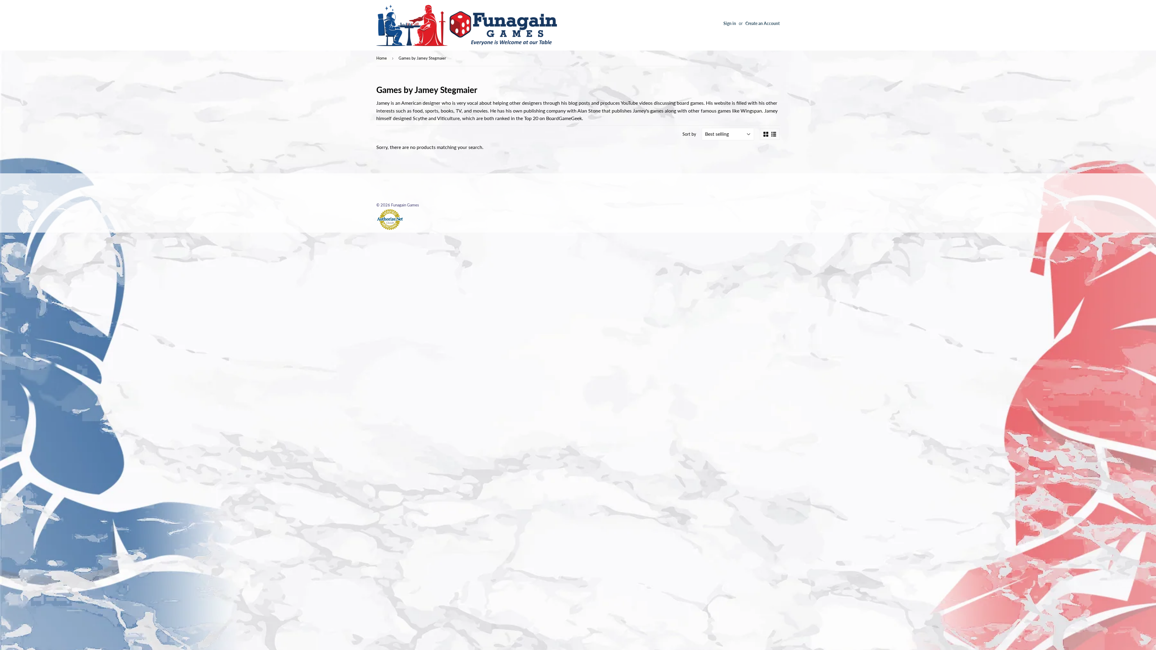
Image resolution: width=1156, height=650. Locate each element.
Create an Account (762, 23)
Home (381, 58)
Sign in (729, 23)
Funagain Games (405, 205)
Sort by (689, 134)
